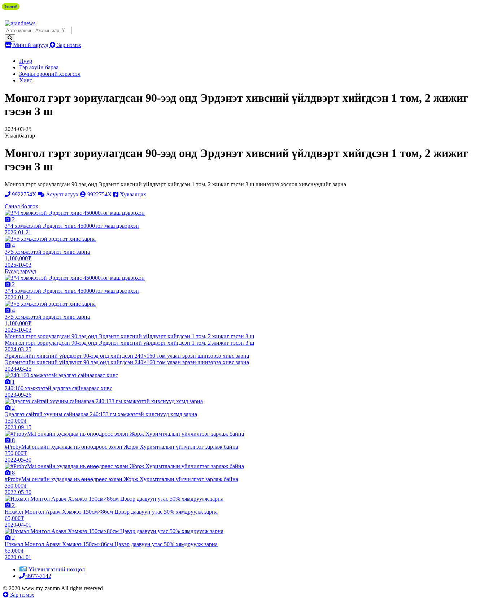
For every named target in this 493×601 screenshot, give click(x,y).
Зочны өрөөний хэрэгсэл (49, 74)
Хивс (25, 80)
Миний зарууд (31, 45)
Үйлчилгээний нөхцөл (57, 569)
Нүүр (25, 61)
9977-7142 (38, 576)
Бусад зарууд (20, 271)
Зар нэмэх (68, 45)
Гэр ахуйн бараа (38, 67)
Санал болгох (21, 206)
